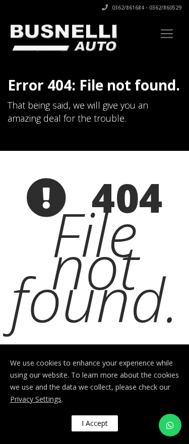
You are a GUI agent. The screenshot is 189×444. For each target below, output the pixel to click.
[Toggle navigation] (167, 34)
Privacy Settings (35, 399)
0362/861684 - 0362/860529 (145, 7)
